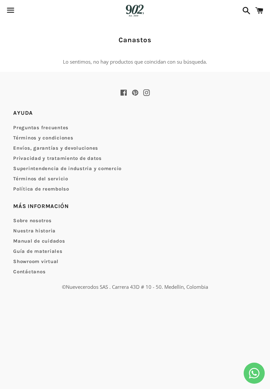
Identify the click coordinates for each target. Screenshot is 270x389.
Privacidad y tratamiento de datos (57, 158)
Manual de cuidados (39, 241)
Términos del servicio (40, 179)
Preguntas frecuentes (40, 128)
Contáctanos (29, 272)
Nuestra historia (34, 231)
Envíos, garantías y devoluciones (55, 148)
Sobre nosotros (32, 221)
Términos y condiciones (43, 138)
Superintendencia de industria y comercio (67, 168)
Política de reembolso (41, 189)
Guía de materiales (38, 251)
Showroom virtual (36, 261)
